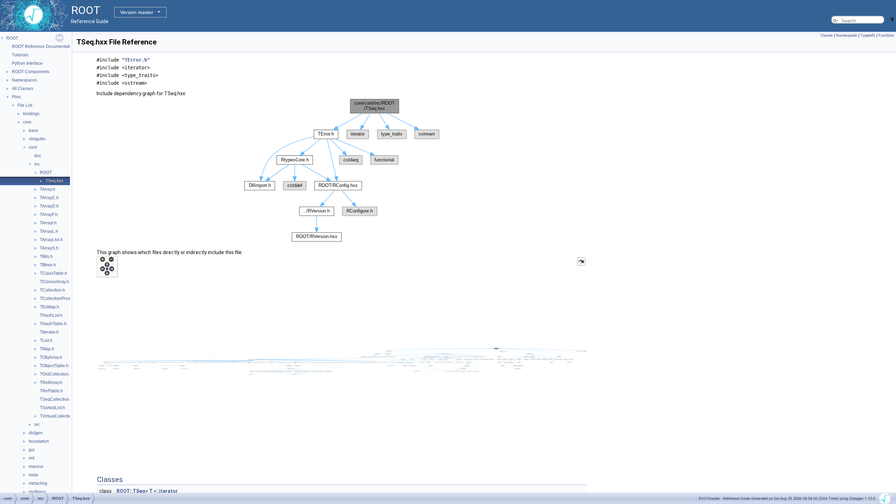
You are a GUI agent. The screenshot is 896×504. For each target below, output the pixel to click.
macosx (36, 466)
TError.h (136, 60)
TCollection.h (52, 290)
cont (33, 147)
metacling (38, 483)
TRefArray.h (51, 382)
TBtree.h (48, 264)
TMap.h (47, 348)
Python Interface (27, 63)
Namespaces (24, 80)
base (33, 130)
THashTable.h (53, 323)
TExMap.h (49, 306)
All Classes (22, 88)
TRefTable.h (51, 390)
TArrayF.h (49, 214)
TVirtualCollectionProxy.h (64, 416)
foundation (39, 441)
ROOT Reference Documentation (43, 46)
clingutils (37, 138)
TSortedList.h (52, 407)
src (37, 424)
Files (16, 96)
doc (37, 155)
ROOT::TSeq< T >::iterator (147, 491)
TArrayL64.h (51, 239)
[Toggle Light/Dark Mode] (891, 19)
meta (33, 474)
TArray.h (47, 189)
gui (32, 449)
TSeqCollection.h (56, 399)
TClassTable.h (53, 273)
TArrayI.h (48, 222)
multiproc (37, 491)
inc (37, 164)
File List (25, 105)
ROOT (12, 38)
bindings (31, 113)
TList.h (46, 340)
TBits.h (46, 256)
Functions (886, 35)
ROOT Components (30, 71)
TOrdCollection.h (56, 374)
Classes (826, 35)
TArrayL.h (49, 231)
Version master (136, 12)
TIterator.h (49, 332)
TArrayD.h (49, 206)
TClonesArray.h (54, 281)
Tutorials (20, 54)
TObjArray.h (51, 357)
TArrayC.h (49, 197)
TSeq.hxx (54, 180)
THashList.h (51, 315)
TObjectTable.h (54, 365)
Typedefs (867, 35)
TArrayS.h (49, 248)
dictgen (36, 432)
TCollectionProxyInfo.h (61, 298)
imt (31, 458)
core (27, 122)
